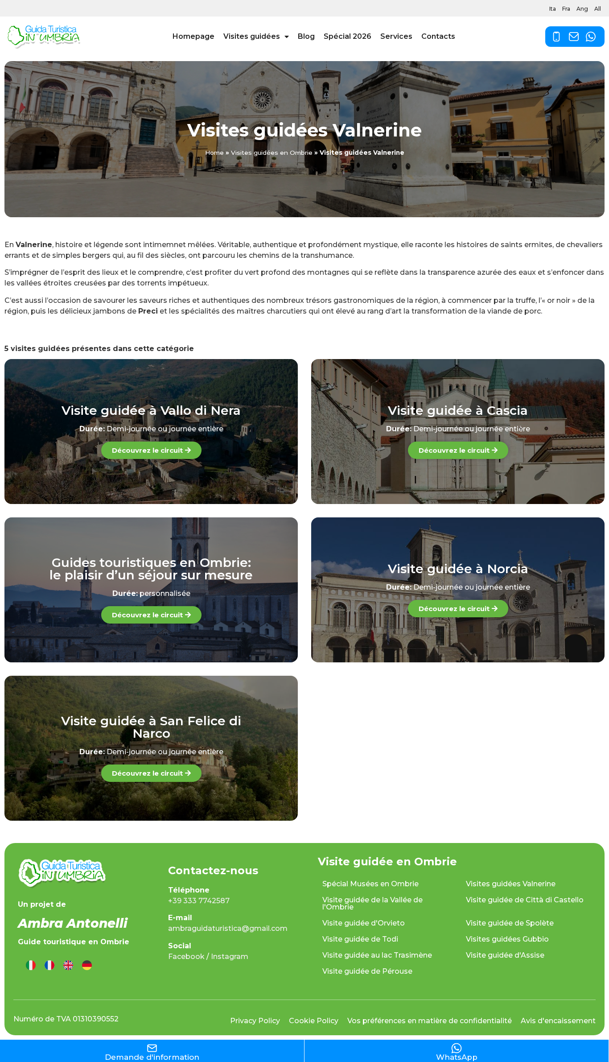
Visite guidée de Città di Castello (525, 900)
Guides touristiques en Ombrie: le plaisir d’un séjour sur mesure (151, 569)
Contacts (438, 36)
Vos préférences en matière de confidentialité (429, 1021)
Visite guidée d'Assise (505, 955)
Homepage (193, 36)
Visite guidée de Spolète (510, 923)
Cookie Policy (313, 1021)
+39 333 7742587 (199, 901)
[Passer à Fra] (49, 965)
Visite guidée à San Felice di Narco (151, 727)
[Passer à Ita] (30, 965)
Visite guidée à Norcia (458, 568)
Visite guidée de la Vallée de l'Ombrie (372, 903)
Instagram (229, 956)
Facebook (186, 956)
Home (214, 152)
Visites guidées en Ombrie (272, 152)
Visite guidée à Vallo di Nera (151, 410)
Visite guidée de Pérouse (367, 971)
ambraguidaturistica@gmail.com (228, 928)
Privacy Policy (255, 1021)
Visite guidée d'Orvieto (363, 923)
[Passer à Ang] (68, 965)
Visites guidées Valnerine (511, 884)
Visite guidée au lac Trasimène (377, 955)
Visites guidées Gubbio (507, 939)
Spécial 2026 (347, 36)
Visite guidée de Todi (360, 939)
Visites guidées (251, 36)
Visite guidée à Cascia (458, 410)
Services (396, 36)
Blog (306, 36)
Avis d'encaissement (558, 1021)
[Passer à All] (87, 965)
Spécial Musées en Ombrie (370, 884)
